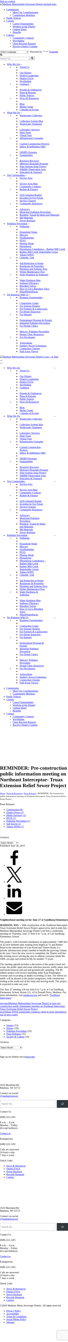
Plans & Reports (28, 92)
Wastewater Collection (31, 115)
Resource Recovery (29, 161)
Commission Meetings (24, 15)
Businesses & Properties (32, 266)
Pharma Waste (27, 243)
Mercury (24, 235)
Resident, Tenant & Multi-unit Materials (39, 215)
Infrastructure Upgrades (31, 138)
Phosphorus (25, 246)
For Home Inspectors (30, 311)
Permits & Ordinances (31, 89)
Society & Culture (15, 1036)
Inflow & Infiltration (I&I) (33, 146)
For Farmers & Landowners (33, 309)
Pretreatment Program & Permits (36, 320)
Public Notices (13, 18)
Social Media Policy (16, 1319)
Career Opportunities (23, 23)
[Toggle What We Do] (54, 416)
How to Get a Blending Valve (34, 289)
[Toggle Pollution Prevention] (54, 535)
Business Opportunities (31, 297)
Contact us (5, 1133)
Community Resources (31, 203)
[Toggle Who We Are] (54, 368)
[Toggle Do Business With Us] (54, 617)
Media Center (26, 106)
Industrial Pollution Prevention (35, 323)
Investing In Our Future (31, 198)
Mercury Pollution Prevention (34, 331)
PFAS (23, 240)
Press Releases (30, 793)
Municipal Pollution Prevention (35, 212)
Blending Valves (28, 286)
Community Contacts (23, 38)
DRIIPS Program (28, 152)
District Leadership (29, 75)
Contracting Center (29, 303)
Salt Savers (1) (13, 823)
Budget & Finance (29, 189)
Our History (26, 72)
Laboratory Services (30, 129)
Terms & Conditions (16, 1316)
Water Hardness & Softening (34, 274)
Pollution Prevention (16, 1031)
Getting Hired (19, 29)
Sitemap (10, 1322)
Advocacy (25, 209)
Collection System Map (31, 121)
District (10, 1025)
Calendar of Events (29, 109)
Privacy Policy (13, 1311)
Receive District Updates (25, 46)
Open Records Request (24, 43)
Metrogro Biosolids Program (34, 163)
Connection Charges (30, 348)
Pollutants (24, 226)
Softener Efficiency (29, 283)
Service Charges (28, 200)
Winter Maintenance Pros (32, 271)
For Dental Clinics (29, 326)
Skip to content (7, 1)
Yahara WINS (27, 254)
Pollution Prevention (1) (18, 821)
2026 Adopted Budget (31, 195)
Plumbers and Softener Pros (33, 269)
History (10, 1028)
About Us (24, 67)
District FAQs (27, 78)
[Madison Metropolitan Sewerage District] (28, 4)
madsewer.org (30, 995)
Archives (4, 837)
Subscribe (30, 1056)
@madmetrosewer (9, 1096)
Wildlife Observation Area (33, 169)
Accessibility (12, 1313)
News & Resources (29, 98)
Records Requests (15, 1174)
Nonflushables (27, 237)
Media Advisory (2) (16, 815)
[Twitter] (24, 744)
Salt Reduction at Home (31, 263)
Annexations (26, 343)
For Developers (27, 337)
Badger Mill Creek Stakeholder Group (39, 252)
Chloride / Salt (27, 257)
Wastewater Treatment (31, 124)
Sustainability (26, 155)
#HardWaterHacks (29, 291)
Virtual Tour (26, 135)
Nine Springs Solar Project (33, 166)
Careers (10, 21)
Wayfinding (18, 40)
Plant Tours (25, 132)
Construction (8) (14, 809)
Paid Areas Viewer (29, 351)
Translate (53, 51)
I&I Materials (26, 217)
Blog (22, 104)
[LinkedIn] (8, 760)
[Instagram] (39, 744)
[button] (21, 64)
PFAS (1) (11, 818)
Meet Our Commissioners (25, 12)
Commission (12, 9)
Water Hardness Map (30, 280)
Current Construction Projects (34, 143)
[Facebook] (8, 744)
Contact (10, 35)
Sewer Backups (27, 220)
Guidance (24, 84)
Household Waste (28, 232)
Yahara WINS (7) (15, 826)
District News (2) (15, 812)
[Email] (14, 914)
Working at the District (24, 26)
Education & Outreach (31, 172)
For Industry (26, 314)
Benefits (17, 32)
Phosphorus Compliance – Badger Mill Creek (42, 249)
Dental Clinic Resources (32, 334)
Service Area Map (29, 183)
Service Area (26, 178)
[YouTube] (24, 760)
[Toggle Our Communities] (54, 481)
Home (2, 793)
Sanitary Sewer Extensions (33, 345)
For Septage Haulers (30, 306)
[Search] (1, 55)
